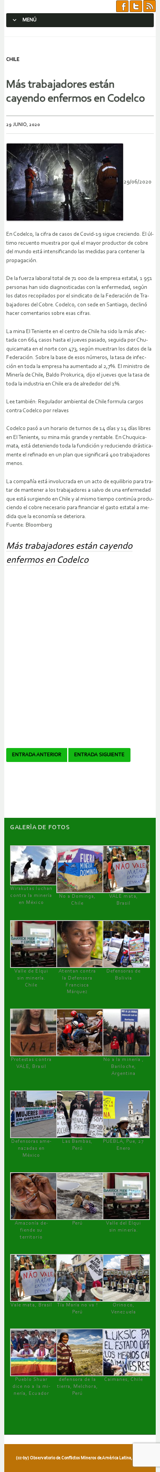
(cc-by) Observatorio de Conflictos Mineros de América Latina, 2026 (79, 1458)
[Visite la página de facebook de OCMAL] (122, 6)
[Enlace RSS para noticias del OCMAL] (149, 6)
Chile (12, 59)
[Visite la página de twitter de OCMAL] (136, 6)
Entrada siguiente (99, 755)
